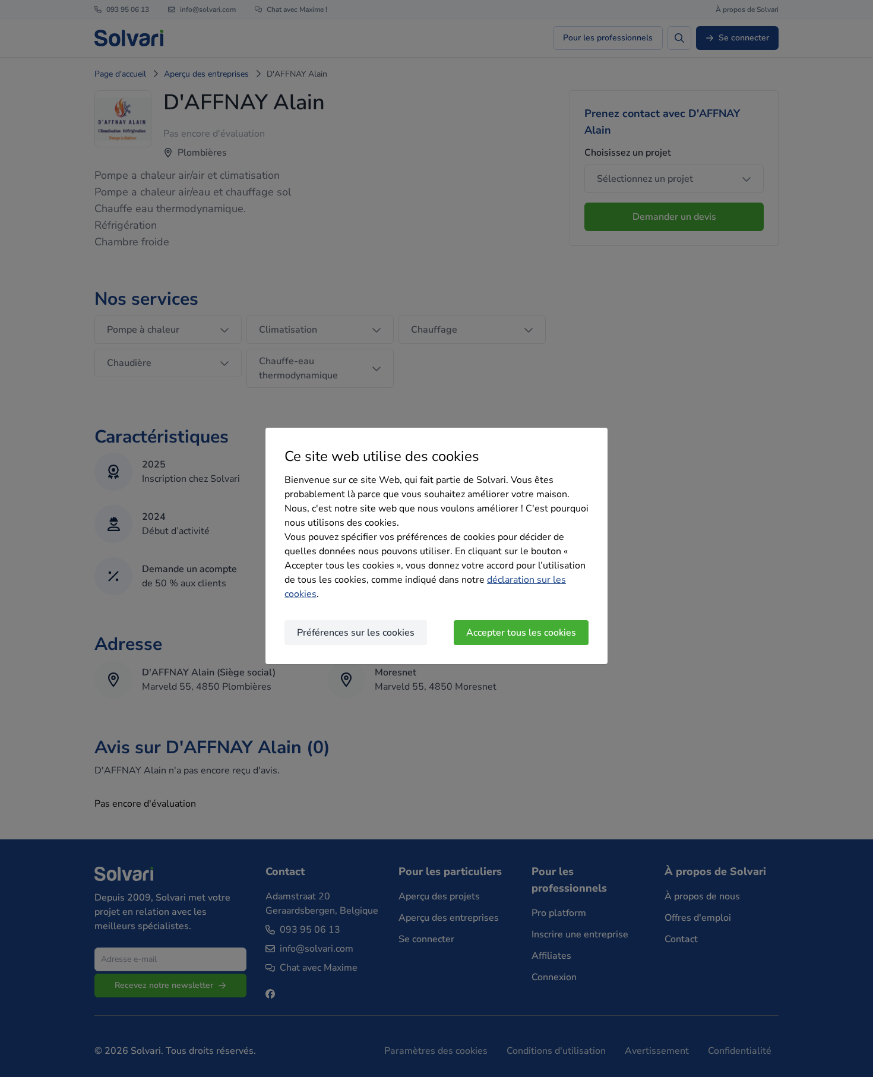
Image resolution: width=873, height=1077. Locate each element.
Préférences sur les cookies (356, 632)
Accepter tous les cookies (521, 632)
